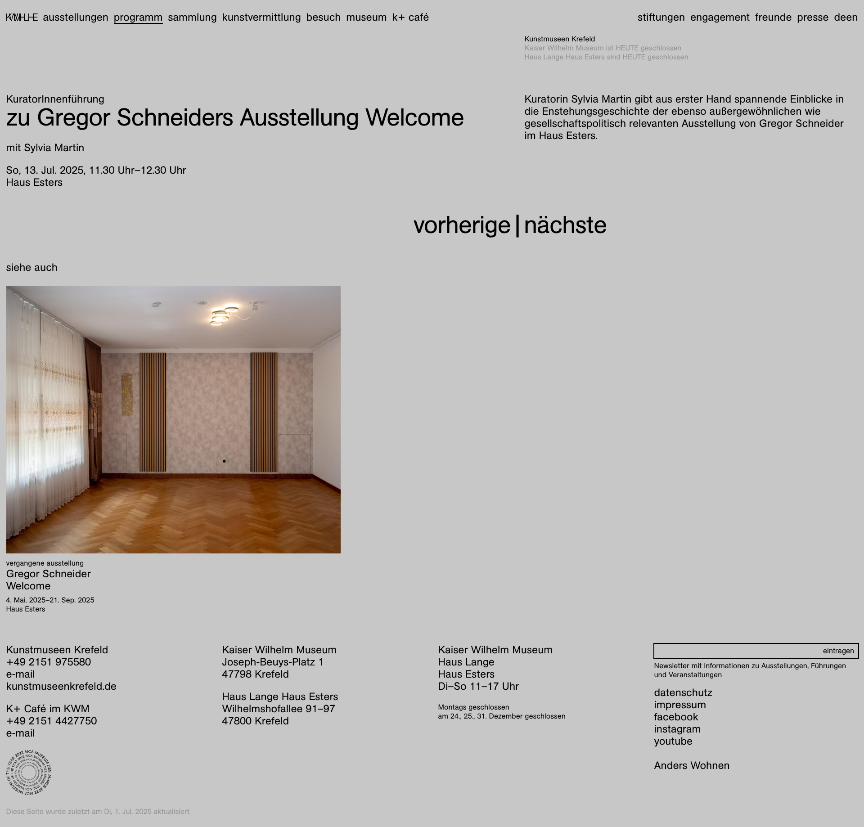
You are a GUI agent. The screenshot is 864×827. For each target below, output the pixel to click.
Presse (812, 17)
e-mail (20, 674)
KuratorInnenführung (55, 99)
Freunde (773, 17)
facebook (676, 717)
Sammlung (192, 17)
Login (849, 811)
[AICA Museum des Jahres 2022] (108, 772)
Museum (366, 17)
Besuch (323, 17)
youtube (673, 741)
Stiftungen (661, 17)
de (840, 17)
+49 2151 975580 (48, 662)
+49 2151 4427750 (51, 721)
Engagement (720, 17)
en (852, 17)
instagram (677, 729)
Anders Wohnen (692, 765)
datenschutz (683, 692)
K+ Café (410, 17)
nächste (565, 224)
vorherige (462, 224)
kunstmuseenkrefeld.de (61, 686)
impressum (680, 704)
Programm (138, 17)
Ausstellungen (75, 17)
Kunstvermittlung (261, 17)
